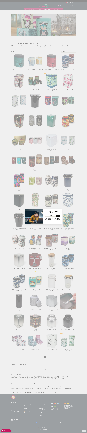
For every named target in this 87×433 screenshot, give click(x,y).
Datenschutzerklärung (53, 219)
